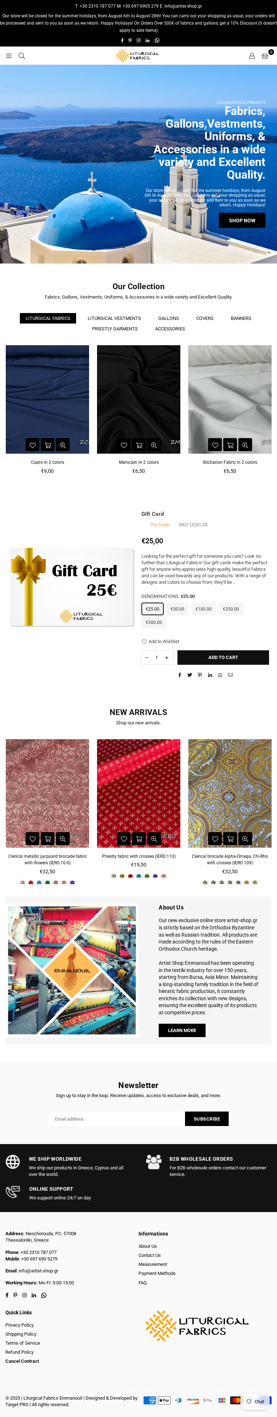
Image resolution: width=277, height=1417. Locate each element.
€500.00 (154, 622)
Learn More (182, 1030)
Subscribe (207, 1119)
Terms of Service (22, 1343)
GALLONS (168, 318)
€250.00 (231, 609)
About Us (147, 1246)
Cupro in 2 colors (47, 462)
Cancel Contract (22, 1361)
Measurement (152, 1264)
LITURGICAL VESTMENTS (114, 318)
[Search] (21, 55)
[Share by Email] (230, 675)
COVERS (205, 318)
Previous (8, 415)
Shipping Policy (20, 1334)
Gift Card (152, 514)
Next (269, 415)
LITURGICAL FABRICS (48, 318)
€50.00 (177, 609)
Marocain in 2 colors (139, 462)
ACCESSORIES (170, 328)
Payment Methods (157, 1273)
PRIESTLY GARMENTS (115, 328)
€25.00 (152, 609)
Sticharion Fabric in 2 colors (230, 462)
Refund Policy (19, 1352)
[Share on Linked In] (210, 675)
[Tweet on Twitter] (190, 675)
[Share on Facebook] (180, 675)
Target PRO (16, 1404)
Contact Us (149, 1255)
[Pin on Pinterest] (200, 675)
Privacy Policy (19, 1325)
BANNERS (241, 318)
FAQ (142, 1282)
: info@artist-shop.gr (37, 1270)
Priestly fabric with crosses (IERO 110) (139, 856)
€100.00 (203, 609)
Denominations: (168, 596)
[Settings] (251, 55)
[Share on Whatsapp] (220, 675)
